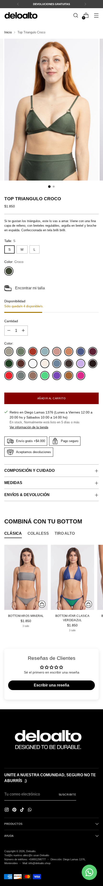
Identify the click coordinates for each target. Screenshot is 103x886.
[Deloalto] (21, 15)
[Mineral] (8, 351)
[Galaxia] (56, 363)
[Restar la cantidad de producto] (9, 330)
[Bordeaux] (92, 351)
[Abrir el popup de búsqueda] (75, 15)
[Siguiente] (85, 4)
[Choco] (20, 363)
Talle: (9, 241)
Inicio (8, 32)
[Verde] (44, 375)
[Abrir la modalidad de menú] (96, 15)
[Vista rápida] (42, 604)
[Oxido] (68, 351)
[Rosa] (56, 351)
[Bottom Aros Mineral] (26, 577)
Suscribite (67, 794)
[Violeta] (56, 375)
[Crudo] (44, 363)
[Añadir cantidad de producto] (23, 330)
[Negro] (92, 363)
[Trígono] (32, 375)
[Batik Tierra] (68, 375)
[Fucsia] (80, 375)
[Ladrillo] (32, 351)
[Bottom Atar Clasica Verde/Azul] (72, 577)
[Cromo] (32, 363)
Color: (13, 262)
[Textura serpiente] (20, 375)
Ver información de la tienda (29, 427)
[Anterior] (18, 4)
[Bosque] (8, 363)
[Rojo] (8, 375)
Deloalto (30, 851)
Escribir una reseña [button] (51, 685)
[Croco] (8, 271)
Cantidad (11, 321)
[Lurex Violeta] (80, 363)
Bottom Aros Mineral (26, 615)
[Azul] (80, 351)
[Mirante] (44, 351)
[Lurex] (68, 363)
